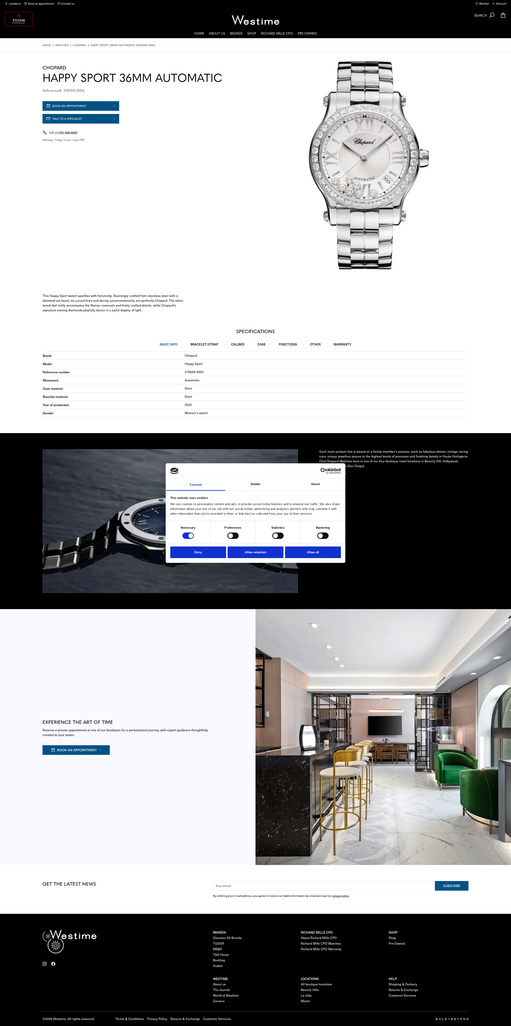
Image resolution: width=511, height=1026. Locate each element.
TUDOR (218, 943)
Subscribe (451, 885)
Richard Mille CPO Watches (321, 943)
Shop (251, 33)
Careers (219, 1001)
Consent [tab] (196, 484)
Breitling (219, 960)
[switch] (233, 535)
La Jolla (306, 995)
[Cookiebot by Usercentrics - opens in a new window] (323, 471)
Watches (61, 45)
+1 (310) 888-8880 (65, 132)
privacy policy (340, 896)
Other (315, 344)
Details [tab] (255, 484)
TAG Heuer (221, 954)
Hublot (218, 966)
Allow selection (255, 552)
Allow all (313, 552)
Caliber (237, 344)
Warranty (342, 344)
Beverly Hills (310, 990)
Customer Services (402, 995)
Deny (198, 552)
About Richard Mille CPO (319, 938)
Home (199, 33)
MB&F (217, 949)
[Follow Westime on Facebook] (53, 964)
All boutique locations (316, 984)
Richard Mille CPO (277, 33)
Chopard (79, 45)
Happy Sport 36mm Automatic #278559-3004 (122, 45)
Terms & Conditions (129, 1019)
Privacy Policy (157, 1019)
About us (217, 33)
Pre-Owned (307, 33)
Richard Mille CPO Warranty (321, 949)
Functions (288, 344)
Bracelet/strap (204, 344)
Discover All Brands (227, 938)
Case (261, 344)
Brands (236, 33)
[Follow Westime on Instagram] (45, 964)
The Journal (221, 990)
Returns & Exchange (403, 990)
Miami (305, 1001)
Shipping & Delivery (403, 984)
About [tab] (315, 484)
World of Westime (226, 995)
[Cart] (503, 15)
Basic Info (168, 344)
